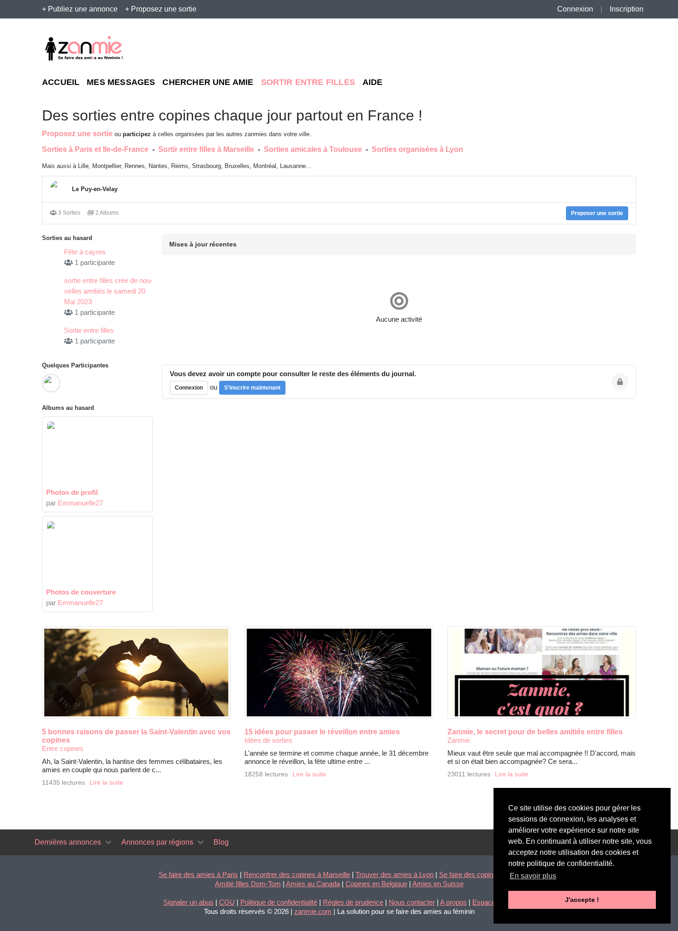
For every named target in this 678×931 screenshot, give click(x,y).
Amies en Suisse (438, 884)
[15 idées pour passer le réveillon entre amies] (338, 672)
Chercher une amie (207, 82)
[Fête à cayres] (51, 255)
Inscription (626, 9)
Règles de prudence (353, 902)
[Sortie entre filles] (51, 334)
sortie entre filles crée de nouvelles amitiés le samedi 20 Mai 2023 (108, 291)
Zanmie (458, 740)
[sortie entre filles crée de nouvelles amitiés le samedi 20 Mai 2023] (51, 295)
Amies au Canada (313, 884)
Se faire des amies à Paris (198, 874)
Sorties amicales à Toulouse (313, 149)
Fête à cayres (85, 252)
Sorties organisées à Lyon (417, 149)
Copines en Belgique (376, 884)
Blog (221, 842)
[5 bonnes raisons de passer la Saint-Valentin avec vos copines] (136, 672)
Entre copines (62, 748)
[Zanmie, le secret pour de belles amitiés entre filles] (541, 672)
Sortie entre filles (89, 330)
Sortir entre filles (308, 82)
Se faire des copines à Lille (479, 874)
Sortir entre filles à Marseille (206, 149)
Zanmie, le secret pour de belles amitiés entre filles (535, 732)
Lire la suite (106, 782)
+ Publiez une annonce (80, 9)
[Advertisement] (551, 49)
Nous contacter (412, 902)
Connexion (575, 9)
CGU (227, 902)
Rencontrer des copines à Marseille (297, 874)
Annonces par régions (157, 842)
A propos (453, 902)
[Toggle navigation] (108, 842)
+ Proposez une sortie (160, 9)
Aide (373, 82)
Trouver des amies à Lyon (395, 874)
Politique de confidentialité (278, 902)
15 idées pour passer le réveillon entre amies (322, 732)
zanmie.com (313, 911)
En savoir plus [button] (533, 876)
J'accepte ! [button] (582, 899)
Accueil (60, 82)
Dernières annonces (68, 842)
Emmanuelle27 (80, 503)
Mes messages (121, 82)
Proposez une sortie (77, 134)
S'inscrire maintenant (252, 387)
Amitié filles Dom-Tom (248, 884)
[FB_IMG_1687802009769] (97, 453)
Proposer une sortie (597, 213)
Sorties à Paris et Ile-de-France (95, 149)
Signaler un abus (188, 902)
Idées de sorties (268, 740)
